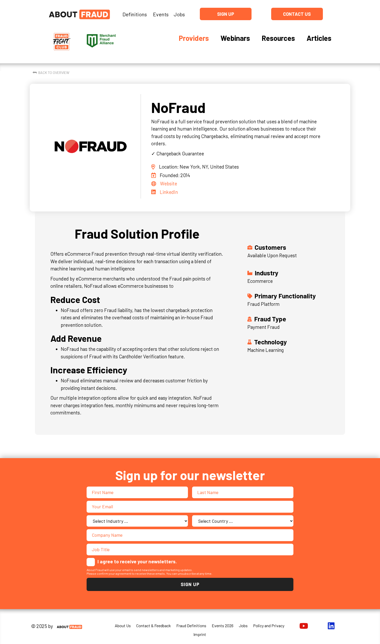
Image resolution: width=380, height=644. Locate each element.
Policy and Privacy (268, 625)
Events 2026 (222, 625)
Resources (278, 38)
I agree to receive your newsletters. (137, 561)
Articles (319, 38)
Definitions (135, 14)
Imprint (199, 634)
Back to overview (53, 72)
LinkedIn (169, 192)
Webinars (235, 38)
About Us (123, 625)
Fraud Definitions (191, 625)
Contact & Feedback (153, 625)
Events (161, 14)
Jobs (179, 14)
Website (168, 183)
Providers (194, 38)
